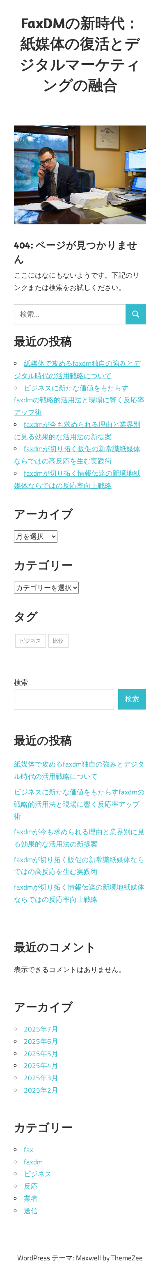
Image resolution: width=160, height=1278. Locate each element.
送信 (31, 1210)
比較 (58, 641)
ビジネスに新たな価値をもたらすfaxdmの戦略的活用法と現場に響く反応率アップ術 (79, 400)
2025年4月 (41, 1065)
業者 (31, 1198)
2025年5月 (41, 1053)
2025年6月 (41, 1041)
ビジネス (30, 641)
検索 (21, 682)
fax (28, 1149)
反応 (31, 1186)
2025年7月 (41, 1029)
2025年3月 (41, 1078)
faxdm (33, 1162)
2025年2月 (41, 1090)
